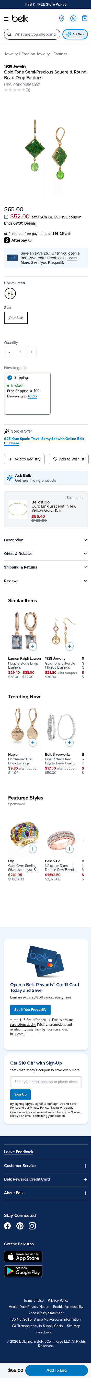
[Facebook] (7, 1224)
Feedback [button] (42, 1331)
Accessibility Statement (44, 1311)
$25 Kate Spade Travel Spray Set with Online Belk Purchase (44, 437)
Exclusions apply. (62, 1106)
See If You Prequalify (30, 1004)
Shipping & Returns (20, 563)
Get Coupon (65, 4)
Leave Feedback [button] (18, 1150)
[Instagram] (32, 1224)
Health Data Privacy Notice (27, 1305)
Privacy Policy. (39, 1106)
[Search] (9, 35)
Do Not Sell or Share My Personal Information (44, 1318)
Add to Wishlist (72, 455)
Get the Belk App (19, 1242)
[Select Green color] (10, 289)
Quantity (11, 338)
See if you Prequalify (47, 258)
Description (14, 535)
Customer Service (20, 1164)
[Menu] (6, 19)
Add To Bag (54, 1370)
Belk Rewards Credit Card (27, 1177)
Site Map (71, 1324)
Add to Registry (27, 455)
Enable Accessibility (66, 1305)
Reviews (11, 576)
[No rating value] (15, 90)
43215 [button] (32, 392)
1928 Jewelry (15, 66)
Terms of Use (31, 1299)
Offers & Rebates (18, 549)
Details (30, 219)
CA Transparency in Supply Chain (35, 1324)
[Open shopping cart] (81, 18)
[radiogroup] (44, 313)
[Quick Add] (33, 642)
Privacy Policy (56, 1299)
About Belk (14, 1191)
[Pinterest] (20, 1224)
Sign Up (20, 1092)
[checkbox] (6, 213)
